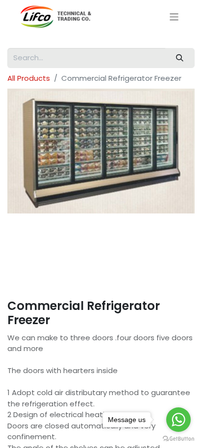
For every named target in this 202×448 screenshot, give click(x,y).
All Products (28, 78)
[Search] (180, 58)
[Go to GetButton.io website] (178, 438)
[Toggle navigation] (174, 16)
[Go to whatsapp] (178, 419)
